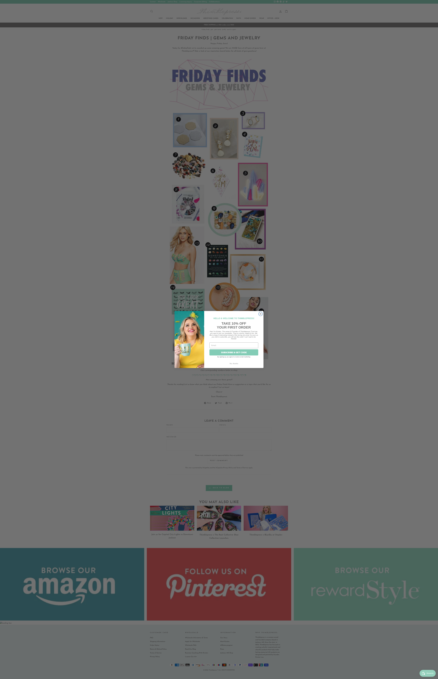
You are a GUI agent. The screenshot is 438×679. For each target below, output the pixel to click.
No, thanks (234, 363)
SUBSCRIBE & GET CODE (234, 352)
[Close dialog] (261, 314)
